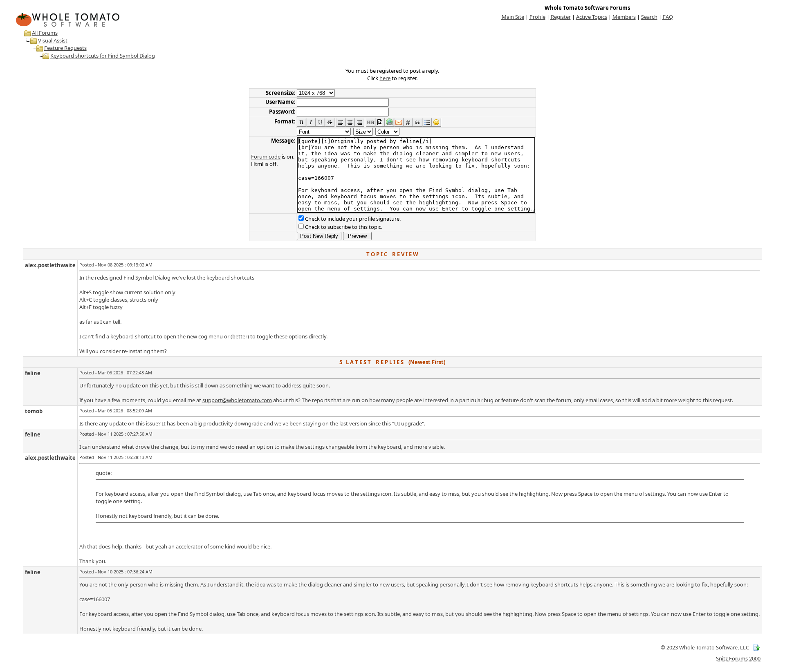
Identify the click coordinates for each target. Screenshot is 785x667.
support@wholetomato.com (237, 400)
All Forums (45, 32)
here (384, 78)
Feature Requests (65, 47)
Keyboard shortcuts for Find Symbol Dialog (102, 55)
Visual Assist (52, 40)
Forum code (265, 156)
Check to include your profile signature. (353, 218)
